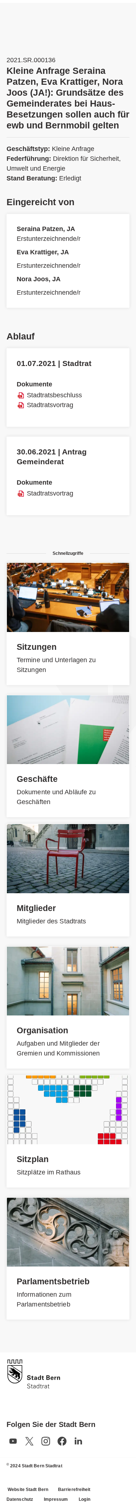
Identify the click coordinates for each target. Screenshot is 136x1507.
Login (84, 1499)
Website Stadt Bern (28, 1489)
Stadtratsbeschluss (54, 395)
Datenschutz (20, 1499)
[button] (13, 1441)
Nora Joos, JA (39, 279)
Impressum (56, 1499)
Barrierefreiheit (74, 1489)
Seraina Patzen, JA (46, 228)
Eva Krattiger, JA (43, 252)
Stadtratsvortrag (50, 405)
